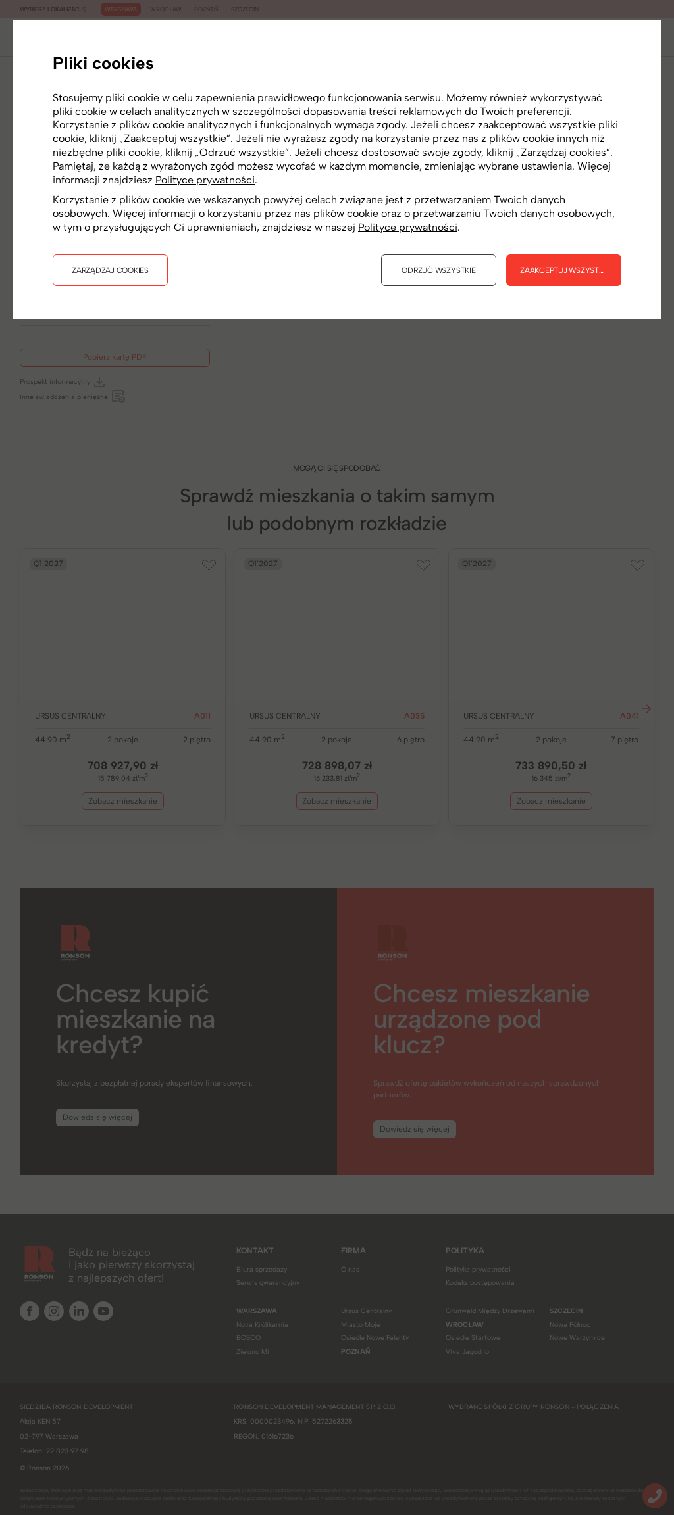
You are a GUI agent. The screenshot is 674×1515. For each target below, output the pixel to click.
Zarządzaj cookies (110, 270)
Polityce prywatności (205, 180)
